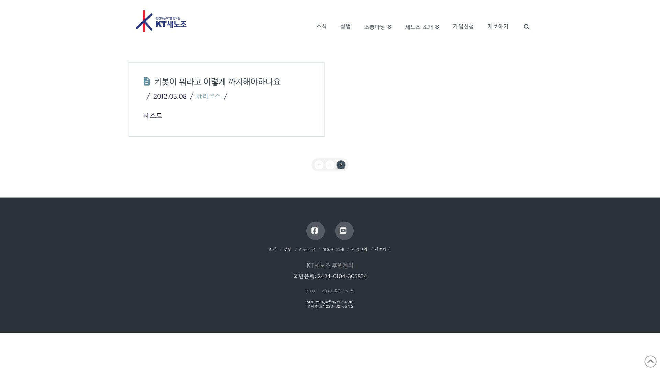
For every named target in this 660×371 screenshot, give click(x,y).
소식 (273, 249)
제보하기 (383, 249)
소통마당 (307, 249)
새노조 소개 (333, 249)
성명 (288, 249)
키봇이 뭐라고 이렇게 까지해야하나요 (218, 82)
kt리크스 (208, 96)
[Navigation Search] (523, 17)
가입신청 (359, 249)
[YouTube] (344, 231)
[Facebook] (315, 231)
